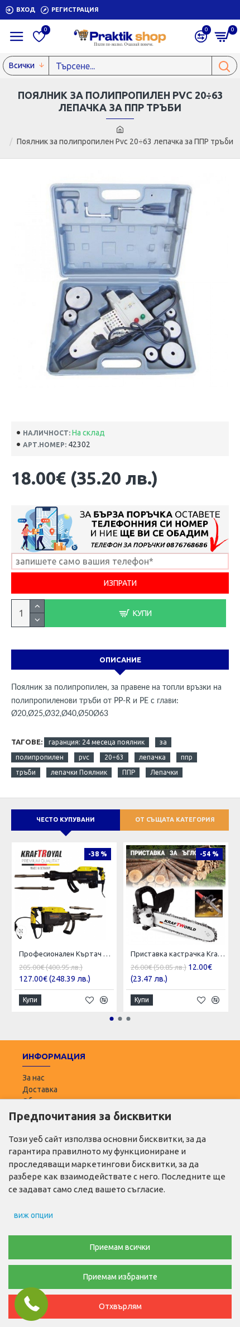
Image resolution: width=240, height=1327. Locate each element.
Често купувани (65, 819)
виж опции (33, 1215)
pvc (84, 757)
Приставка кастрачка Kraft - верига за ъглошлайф (178, 954)
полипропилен (40, 757)
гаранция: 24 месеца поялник (97, 742)
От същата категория (175, 819)
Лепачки (164, 772)
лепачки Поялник (79, 772)
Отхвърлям (120, 1306)
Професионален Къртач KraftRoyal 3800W (66, 954)
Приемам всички (120, 1247)
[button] (112, 1019)
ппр (187, 757)
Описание (120, 660)
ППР (128, 772)
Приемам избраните (120, 1276)
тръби (26, 772)
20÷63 (114, 757)
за (163, 742)
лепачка (152, 757)
